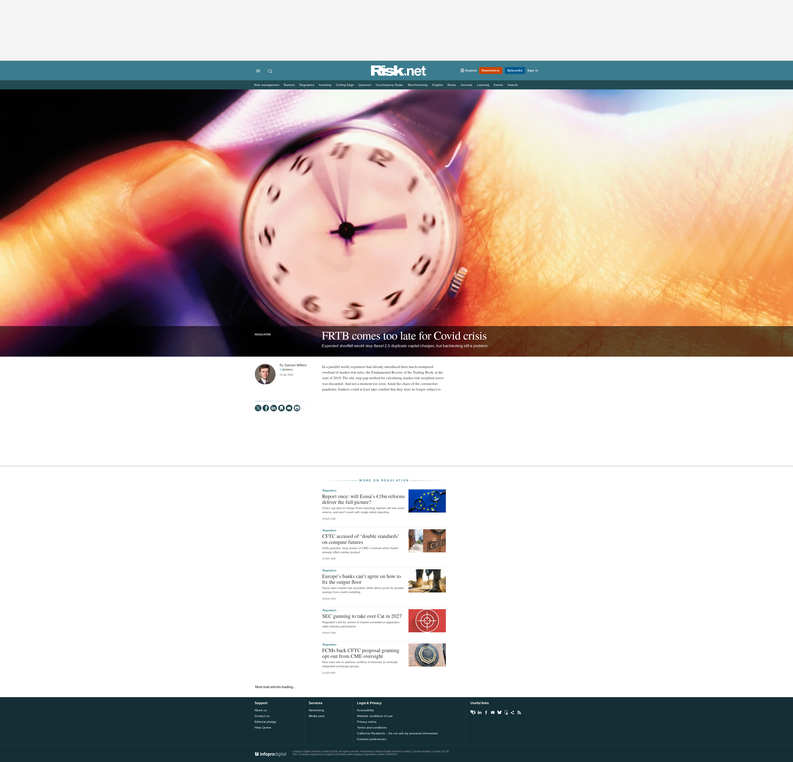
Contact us (262, 716)
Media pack (317, 716)
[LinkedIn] (273, 408)
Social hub (512, 712)
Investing (325, 85)
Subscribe (515, 70)
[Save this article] (281, 408)
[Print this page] (297, 408)
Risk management (266, 85)
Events (498, 85)
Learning (483, 85)
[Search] (270, 71)
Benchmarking (418, 85)
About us (261, 710)
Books (452, 85)
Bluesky (499, 712)
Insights (437, 85)
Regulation (306, 85)
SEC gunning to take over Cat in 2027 (362, 616)
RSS (519, 712)
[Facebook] (265, 408)
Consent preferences (371, 739)
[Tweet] (258, 408)
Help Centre (263, 727)
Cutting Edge (345, 85)
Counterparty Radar (389, 85)
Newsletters (491, 70)
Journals (466, 85)
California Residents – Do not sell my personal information (397, 733)
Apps (505, 712)
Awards (513, 85)
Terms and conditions (372, 727)
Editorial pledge (265, 721)
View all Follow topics (472, 712)
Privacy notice (366, 721)
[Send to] (289, 408)
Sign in (532, 70)
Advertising (316, 710)
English (471, 70)
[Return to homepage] (398, 75)
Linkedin (479, 712)
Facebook (486, 712)
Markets (289, 85)
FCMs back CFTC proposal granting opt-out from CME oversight (360, 653)
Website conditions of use (375, 716)
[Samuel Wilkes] (265, 374)
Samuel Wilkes (295, 365)
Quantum (365, 85)
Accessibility (365, 710)
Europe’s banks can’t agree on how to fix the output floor (361, 579)
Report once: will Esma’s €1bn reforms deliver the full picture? (363, 499)
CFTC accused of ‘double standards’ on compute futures (360, 539)
